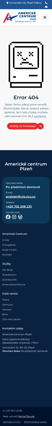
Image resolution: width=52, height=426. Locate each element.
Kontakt (7, 254)
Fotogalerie (9, 245)
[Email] (46, 7)
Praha (5, 299)
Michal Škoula (26, 416)
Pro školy (7, 270)
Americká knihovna (13, 284)
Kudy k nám (9, 249)
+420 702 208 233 (19, 206)
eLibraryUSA (9, 279)
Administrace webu (35, 422)
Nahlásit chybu (12, 422)
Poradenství (9, 274)
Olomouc (7, 304)
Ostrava (6, 309)
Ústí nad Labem (11, 319)
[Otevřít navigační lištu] (45, 17)
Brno (5, 314)
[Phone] (46, 3)
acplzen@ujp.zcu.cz (21, 196)
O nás (5, 240)
